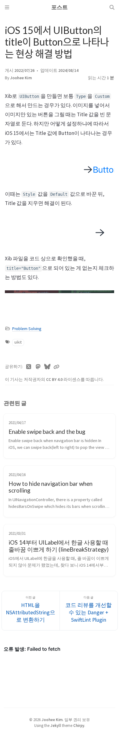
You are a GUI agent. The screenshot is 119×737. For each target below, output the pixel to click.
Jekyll (55, 725)
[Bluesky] (47, 367)
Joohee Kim (21, 77)
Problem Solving (26, 328)
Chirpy (78, 725)
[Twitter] (28, 367)
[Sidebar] (7, 7)
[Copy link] (56, 367)
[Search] (112, 7)
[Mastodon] (38, 367)
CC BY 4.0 (54, 379)
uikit (18, 342)
